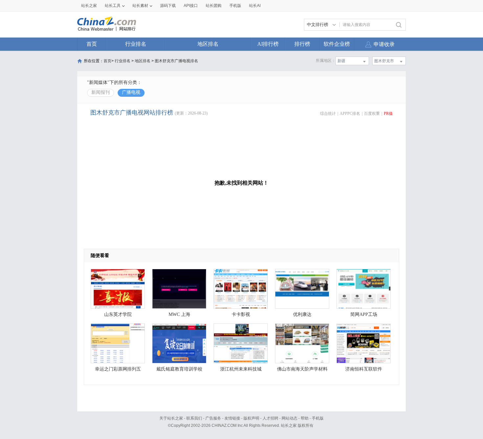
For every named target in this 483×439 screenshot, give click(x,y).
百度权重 (372, 113)
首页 (91, 44)
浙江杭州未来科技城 (241, 369)
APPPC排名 (350, 113)
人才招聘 (270, 418)
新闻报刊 (100, 92)
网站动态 (289, 418)
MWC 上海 (179, 314)
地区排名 (207, 44)
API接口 (191, 5)
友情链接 (232, 418)
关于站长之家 (171, 418)
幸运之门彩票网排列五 (118, 369)
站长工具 (113, 5)
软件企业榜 (337, 44)
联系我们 (194, 418)
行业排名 (135, 44)
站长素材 (140, 5)
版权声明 (251, 418)
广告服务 (213, 418)
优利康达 (302, 314)
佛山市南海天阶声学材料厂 (302, 371)
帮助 (305, 418)
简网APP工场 (363, 314)
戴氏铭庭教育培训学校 (179, 369)
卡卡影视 (241, 314)
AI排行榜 (268, 44)
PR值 (388, 113)
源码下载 (168, 5)
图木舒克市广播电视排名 (176, 61)
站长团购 (213, 5)
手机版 (318, 418)
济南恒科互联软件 (363, 369)
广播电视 (131, 92)
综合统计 (328, 113)
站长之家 (89, 5)
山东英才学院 (118, 314)
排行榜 (302, 44)
